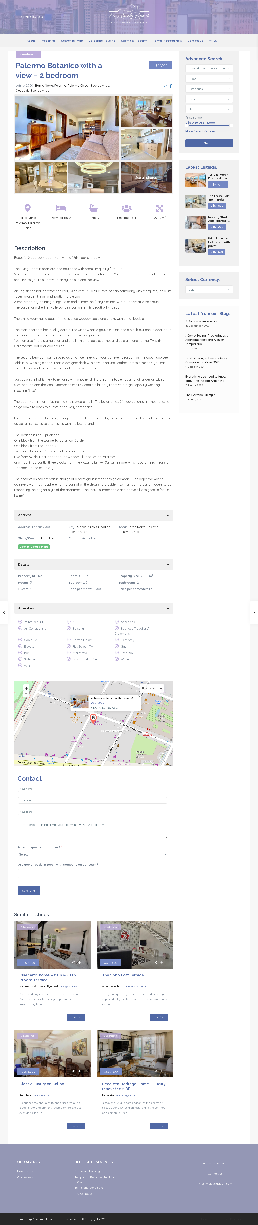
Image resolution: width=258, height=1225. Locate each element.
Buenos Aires (100, 85)
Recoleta (25, 1095)
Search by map (72, 40)
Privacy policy (84, 1194)
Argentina (47, 538)
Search (209, 143)
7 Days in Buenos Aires (201, 321)
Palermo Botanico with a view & (112, 698)
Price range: (193, 117)
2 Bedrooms (28, 54)
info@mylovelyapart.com (215, 1183)
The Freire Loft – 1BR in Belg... (220, 198)
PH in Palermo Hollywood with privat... (219, 242)
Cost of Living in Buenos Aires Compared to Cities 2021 (206, 360)
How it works (25, 1171)
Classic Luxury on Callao (41, 1084)
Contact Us (195, 40)
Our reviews (25, 1177)
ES (215, 40)
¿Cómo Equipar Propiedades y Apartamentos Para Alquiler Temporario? (206, 340)
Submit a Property (134, 40)
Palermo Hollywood (45, 986)
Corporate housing (87, 1171)
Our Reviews (232, 1219)
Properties (48, 40)
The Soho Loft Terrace (123, 975)
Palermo (60, 85)
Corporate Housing (101, 40)
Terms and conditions (89, 1187)
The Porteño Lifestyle (200, 395)
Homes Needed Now (167, 40)
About (31, 40)
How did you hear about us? (40, 847)
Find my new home (215, 1163)
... (48, 1004)
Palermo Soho (111, 986)
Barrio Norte (44, 85)
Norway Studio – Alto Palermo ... (220, 219)
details (76, 1017)
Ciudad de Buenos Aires (32, 90)
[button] (94, 719)
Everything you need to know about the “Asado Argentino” (206, 379)
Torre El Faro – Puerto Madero (218, 176)
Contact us (215, 1173)
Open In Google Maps (33, 546)
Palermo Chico (78, 85)
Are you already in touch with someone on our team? (59, 864)
